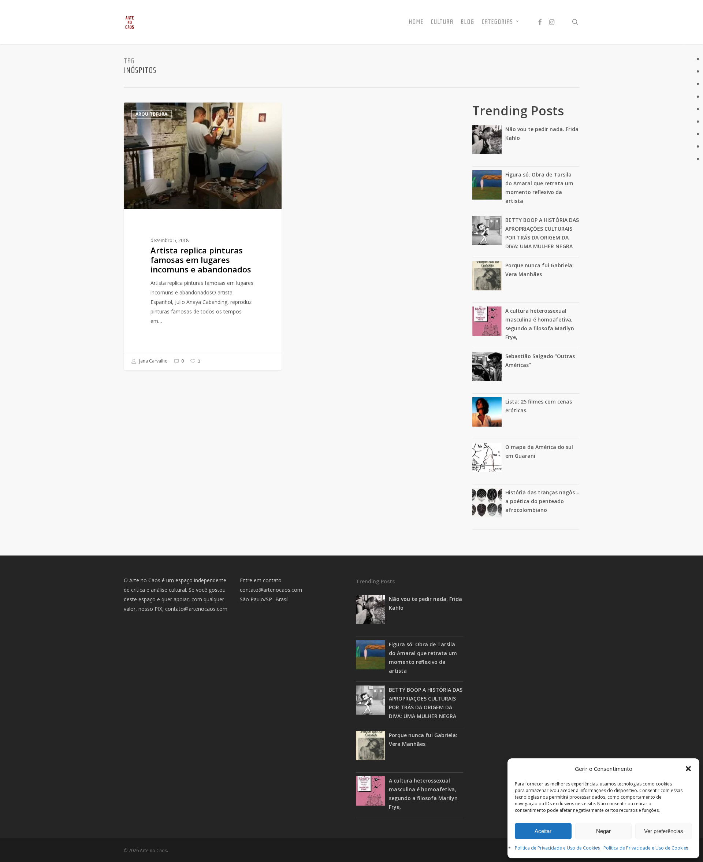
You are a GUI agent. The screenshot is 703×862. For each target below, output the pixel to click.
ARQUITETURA (151, 114)
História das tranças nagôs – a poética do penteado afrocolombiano (542, 501)
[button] (688, 768)
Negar (603, 831)
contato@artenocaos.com (196, 608)
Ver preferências (663, 831)
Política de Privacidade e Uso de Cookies (557, 848)
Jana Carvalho (153, 361)
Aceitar (543, 831)
